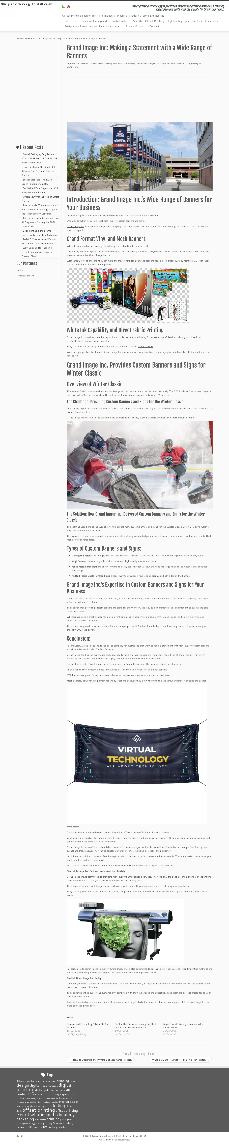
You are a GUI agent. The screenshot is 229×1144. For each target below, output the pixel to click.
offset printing (38, 1109)
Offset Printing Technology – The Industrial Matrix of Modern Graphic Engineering (113, 15)
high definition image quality (45, 1102)
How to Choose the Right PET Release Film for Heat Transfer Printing (38, 171)
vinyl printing (192, 63)
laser (38, 1106)
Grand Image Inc (75, 226)
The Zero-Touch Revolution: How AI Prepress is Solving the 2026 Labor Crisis (40, 222)
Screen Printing (63, 1123)
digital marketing (49, 1085)
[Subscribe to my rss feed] (64, 7)
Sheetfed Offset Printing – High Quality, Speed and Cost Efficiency (174, 21)
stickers (20, 1127)
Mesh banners (164, 63)
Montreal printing (25, 275)
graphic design (58, 1097)
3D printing (22, 1081)
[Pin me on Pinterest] (69, 7)
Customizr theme (122, 1139)
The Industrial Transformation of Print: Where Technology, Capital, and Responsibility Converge (39, 209)
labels (32, 1106)
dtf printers (34, 1094)
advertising (34, 1081)
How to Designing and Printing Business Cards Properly (101, 1059)
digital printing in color (50, 1090)
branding (63, 1081)
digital (35, 1085)
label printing (22, 1106)
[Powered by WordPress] (145, 1135)
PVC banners (178, 63)
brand (53, 1081)
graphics (29, 1101)
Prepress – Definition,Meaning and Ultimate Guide (95, 21)
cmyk (72, 1081)
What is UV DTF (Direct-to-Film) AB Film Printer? (180, 1059)
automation (45, 1081)
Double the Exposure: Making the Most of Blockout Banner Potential (135, 1025)
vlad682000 (72, 67)
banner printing (111, 63)
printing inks (66, 1119)
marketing (55, 1105)
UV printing (50, 1127)
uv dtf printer (33, 1127)
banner (99, 63)
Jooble (19, 270)
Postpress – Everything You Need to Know (91, 26)
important (65, 1101)
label (74, 1101)
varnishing (62, 1127)
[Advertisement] (38, 92)
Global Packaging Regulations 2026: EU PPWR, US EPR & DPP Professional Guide (39, 158)
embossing (30, 1098)
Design (28, 38)
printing (53, 1118)
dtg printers (65, 1094)
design (22, 1085)
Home (19, 38)
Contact (154, 26)
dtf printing (51, 1094)
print (37, 1119)
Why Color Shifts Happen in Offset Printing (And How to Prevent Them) (36, 252)
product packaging (44, 1123)
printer (43, 1119)
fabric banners (145, 346)
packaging (25, 1118)
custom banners (127, 63)
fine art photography (146, 63)
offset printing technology (49, 1114)
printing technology (25, 1123)
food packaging (43, 1098)
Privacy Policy (134, 26)
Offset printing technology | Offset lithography (26, 4)
